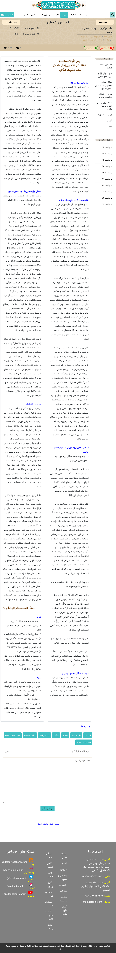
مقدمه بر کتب (63, 899)
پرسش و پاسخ (45, 14)
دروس (64, 14)
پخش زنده (50, 927)
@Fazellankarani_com (14, 894)
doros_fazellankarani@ (14, 862)
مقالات (63, 891)
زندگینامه (72, 14)
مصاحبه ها (49, 894)
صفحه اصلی (90, 14)
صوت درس (90, 47)
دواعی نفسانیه (29, 735)
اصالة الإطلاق (44, 735)
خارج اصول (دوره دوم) (91, 36)
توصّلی (56, 735)
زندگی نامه (49, 855)
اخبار (81, 14)
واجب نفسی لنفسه (12, 735)
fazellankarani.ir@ (13, 870)
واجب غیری (76, 735)
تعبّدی (65, 735)
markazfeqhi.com (92, 902)
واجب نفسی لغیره (84, 742)
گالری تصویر (50, 865)
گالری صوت (50, 875)
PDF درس (105, 47)
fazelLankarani (15, 886)
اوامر (107, 40)
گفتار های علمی (64, 910)
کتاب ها (63, 885)
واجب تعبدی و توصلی (92, 40)
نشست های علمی (49, 915)
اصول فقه (108, 36)
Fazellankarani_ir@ (16, 878)
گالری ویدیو (50, 884)
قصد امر (88, 735)
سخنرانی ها (48, 904)
